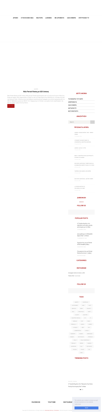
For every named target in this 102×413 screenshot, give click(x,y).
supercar (73, 346)
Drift (89, 311)
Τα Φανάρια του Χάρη (75, 99)
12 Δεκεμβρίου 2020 (82, 238)
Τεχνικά (75, 381)
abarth (76, 302)
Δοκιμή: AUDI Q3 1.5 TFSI (80, 148)
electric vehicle (76, 318)
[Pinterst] (91, 291)
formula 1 (73, 324)
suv (81, 346)
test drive (89, 346)
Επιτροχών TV (84, 18)
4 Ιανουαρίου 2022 (81, 246)
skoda (81, 343)
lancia (86, 330)
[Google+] (78, 291)
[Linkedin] (81, 291)
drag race (81, 311)
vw (89, 349)
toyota (75, 349)
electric (85, 314)
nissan (72, 336)
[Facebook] (78, 212)
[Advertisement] (51, 31)
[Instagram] (84, 212)
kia (89, 327)
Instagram (68, 402)
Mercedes (89, 333)
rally (75, 340)
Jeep (83, 327)
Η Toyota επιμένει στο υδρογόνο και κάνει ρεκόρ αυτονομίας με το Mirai (84, 225)
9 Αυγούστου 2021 (81, 255)
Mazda (81, 333)
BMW (81, 308)
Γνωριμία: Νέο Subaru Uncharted (83, 171)
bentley (74, 308)
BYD (73, 311)
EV (85, 318)
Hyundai (75, 327)
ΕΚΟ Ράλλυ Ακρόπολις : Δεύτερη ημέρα (84, 178)
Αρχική (15, 18)
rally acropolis (85, 340)
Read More (11, 105)
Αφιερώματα (72, 102)
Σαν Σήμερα (71, 18)
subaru (89, 343)
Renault (74, 343)
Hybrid (90, 324)
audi (90, 305)
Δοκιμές (48, 18)
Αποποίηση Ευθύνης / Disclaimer (52, 410)
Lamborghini (77, 330)
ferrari (75, 321)
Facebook (36, 402)
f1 (90, 318)
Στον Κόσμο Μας (27, 18)
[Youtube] (81, 212)
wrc (81, 352)
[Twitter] (75, 291)
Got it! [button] (86, 408)
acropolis (85, 302)
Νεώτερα (39, 18)
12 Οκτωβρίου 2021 (81, 229)
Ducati (77, 314)
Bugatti (89, 308)
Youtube (52, 402)
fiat (82, 321)
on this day (81, 336)
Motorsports (73, 111)
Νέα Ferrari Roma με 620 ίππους (36, 92)
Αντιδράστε (72, 108)
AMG (83, 305)
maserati (73, 333)
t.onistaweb (77, 275)
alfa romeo (75, 305)
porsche (90, 336)
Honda (82, 324)
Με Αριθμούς (59, 18)
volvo (82, 349)
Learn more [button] (78, 404)
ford (88, 321)
